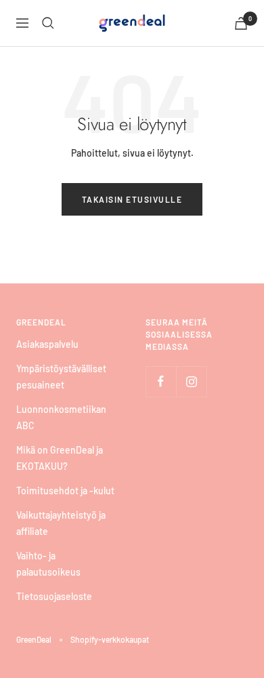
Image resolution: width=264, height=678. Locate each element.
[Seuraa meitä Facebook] (161, 381)
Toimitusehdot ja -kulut (65, 490)
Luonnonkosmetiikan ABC (61, 417)
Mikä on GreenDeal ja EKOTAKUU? (59, 458)
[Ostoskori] (241, 23)
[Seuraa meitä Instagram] (191, 381)
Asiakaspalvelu (47, 344)
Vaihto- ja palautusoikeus (48, 564)
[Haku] (48, 23)
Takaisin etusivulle (132, 199)
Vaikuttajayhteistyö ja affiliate (61, 523)
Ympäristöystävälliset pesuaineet (61, 377)
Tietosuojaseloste (54, 596)
